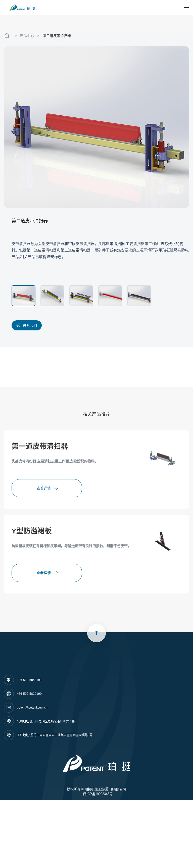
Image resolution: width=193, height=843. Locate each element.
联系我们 (30, 325)
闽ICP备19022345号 (98, 794)
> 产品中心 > (27, 36)
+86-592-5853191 (29, 680)
